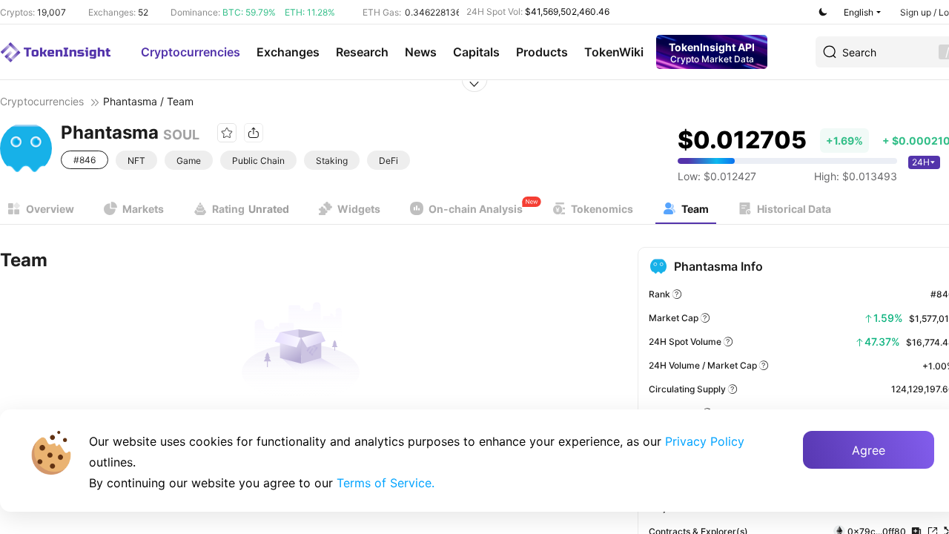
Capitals (476, 51)
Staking (332, 160)
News (421, 51)
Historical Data (794, 208)
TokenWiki (614, 51)
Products (542, 51)
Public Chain (258, 160)
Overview (50, 208)
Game (188, 160)
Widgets (358, 208)
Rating (250, 208)
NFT (136, 160)
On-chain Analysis (476, 208)
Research (362, 51)
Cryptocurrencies (190, 51)
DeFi (388, 160)
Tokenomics (602, 208)
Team (695, 208)
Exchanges (288, 51)
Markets (143, 208)
